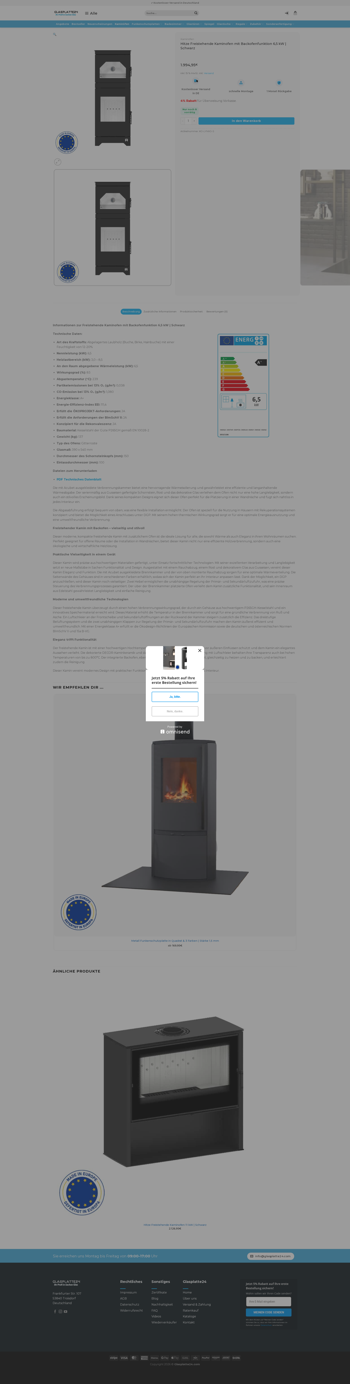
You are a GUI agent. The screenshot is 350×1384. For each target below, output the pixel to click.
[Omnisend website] (175, 729)
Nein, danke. (175, 711)
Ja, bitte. (175, 696)
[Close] (199, 650)
